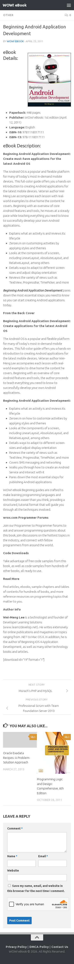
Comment (15, 828)
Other (8, 15)
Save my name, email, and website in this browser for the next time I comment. (36, 888)
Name (12, 856)
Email (43, 856)
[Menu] (69, 5)
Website (13, 870)
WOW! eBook (15, 5)
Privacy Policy (16, 946)
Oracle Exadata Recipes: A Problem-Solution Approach (16, 757)
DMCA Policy (39, 946)
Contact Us (59, 946)
